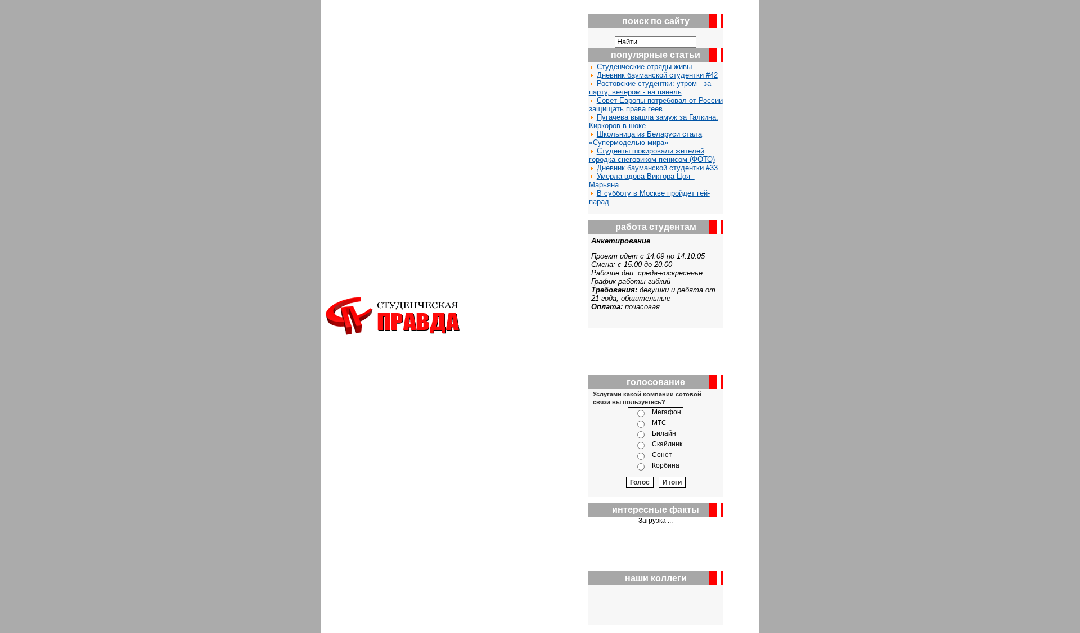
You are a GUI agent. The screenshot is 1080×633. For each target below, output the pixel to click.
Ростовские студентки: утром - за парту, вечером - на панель (650, 87)
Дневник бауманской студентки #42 (657, 75)
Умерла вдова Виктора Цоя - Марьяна (642, 180)
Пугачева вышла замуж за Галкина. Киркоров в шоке (653, 121)
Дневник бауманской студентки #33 (657, 168)
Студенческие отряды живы (644, 66)
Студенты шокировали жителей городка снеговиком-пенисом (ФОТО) (652, 155)
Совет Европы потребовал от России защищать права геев (656, 104)
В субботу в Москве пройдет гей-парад (649, 197)
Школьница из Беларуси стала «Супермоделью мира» (645, 138)
